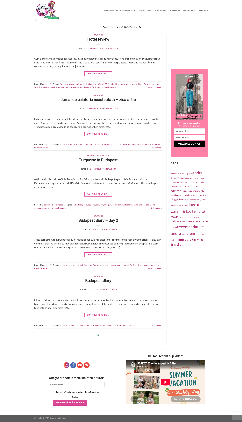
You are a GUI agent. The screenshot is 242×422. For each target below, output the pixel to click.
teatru (173, 240)
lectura (185, 205)
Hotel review (98, 39)
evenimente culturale (180, 195)
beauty (186, 178)
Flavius (186, 200)
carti (186, 182)
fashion (194, 195)
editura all (187, 191)
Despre (203, 10)
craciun (197, 186)
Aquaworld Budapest (75, 144)
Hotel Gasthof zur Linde (149, 84)
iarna (204, 199)
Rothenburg (97, 87)
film (181, 199)
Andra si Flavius (177, 178)
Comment (157, 147)
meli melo (139, 205)
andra (62, 144)
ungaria (113, 87)
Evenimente (127, 10)
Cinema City (194, 182)
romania (195, 233)
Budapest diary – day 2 (98, 220)
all (176, 173)
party (183, 222)
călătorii (100, 84)
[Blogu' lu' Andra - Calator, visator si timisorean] (55, 10)
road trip (185, 234)
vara (181, 245)
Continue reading (98, 73)
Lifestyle (189, 10)
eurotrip (125, 84)
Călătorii (144, 10)
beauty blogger (194, 178)
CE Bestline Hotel (112, 84)
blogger (81, 205)
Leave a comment (154, 87)
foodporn (123, 144)
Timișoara (184, 239)
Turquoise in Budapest (98, 160)
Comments (156, 208)
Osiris (152, 205)
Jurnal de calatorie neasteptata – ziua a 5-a (98, 99)
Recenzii (160, 10)
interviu (174, 206)
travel (106, 87)
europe (106, 144)
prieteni (190, 221)
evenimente (198, 190)
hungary (107, 205)
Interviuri (111, 10)
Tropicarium (45, 268)
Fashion (175, 10)
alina (173, 173)
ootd (147, 205)
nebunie (176, 221)
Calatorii (98, 35)
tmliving (197, 239)
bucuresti (180, 182)
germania (133, 84)
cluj (192, 186)
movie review (186, 217)
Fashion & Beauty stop (98, 156)
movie (174, 216)
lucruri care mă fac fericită (45, 87)
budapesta (91, 84)
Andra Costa (112, 48)
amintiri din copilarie (184, 174)
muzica (196, 217)
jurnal (179, 206)
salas (204, 234)
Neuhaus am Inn (65, 87)
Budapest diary (98, 280)
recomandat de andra (82, 87)
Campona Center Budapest (96, 265)
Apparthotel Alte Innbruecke (73, 84)
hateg (199, 200)
